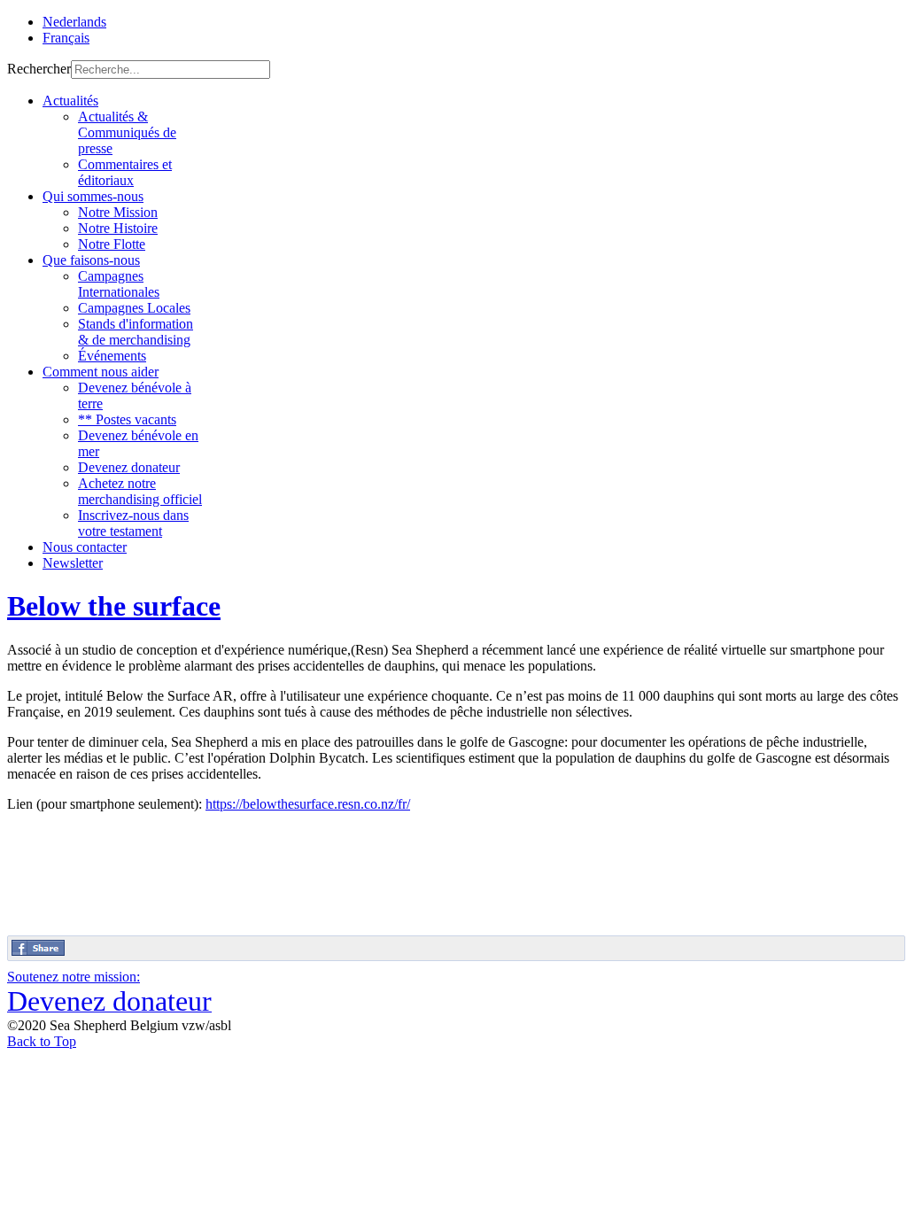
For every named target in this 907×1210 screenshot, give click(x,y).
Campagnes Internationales (118, 283)
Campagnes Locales (134, 307)
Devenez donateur (129, 467)
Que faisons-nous (91, 260)
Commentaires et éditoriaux (125, 172)
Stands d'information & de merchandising (135, 331)
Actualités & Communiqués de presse (127, 132)
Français (66, 37)
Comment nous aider (101, 371)
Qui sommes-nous (93, 196)
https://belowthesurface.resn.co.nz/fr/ (307, 803)
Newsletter (73, 562)
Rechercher (39, 68)
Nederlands (74, 21)
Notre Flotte (111, 244)
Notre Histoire (118, 228)
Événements (112, 355)
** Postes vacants (127, 419)
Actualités (70, 100)
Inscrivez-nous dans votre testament (133, 523)
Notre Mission (118, 212)
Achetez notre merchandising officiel (140, 491)
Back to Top (41, 1041)
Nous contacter (85, 547)
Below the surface (114, 606)
